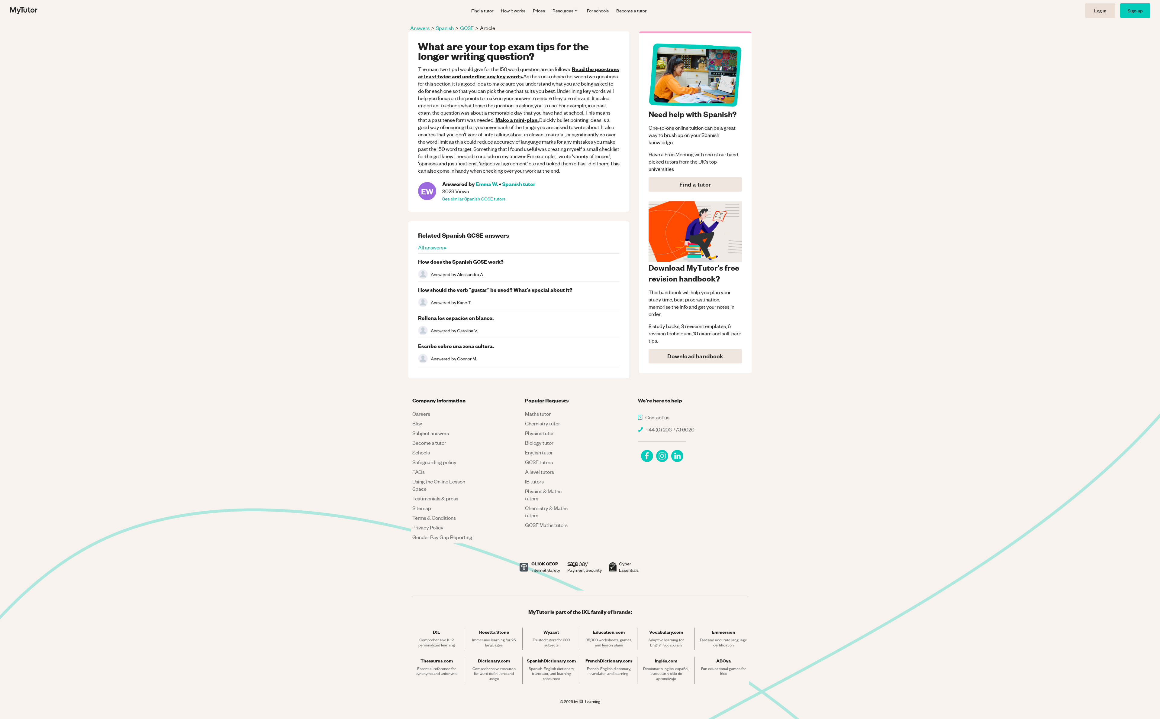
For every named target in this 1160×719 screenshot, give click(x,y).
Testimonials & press (435, 498)
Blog (417, 423)
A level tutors (539, 471)
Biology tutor (539, 442)
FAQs (418, 471)
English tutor (539, 452)
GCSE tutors (539, 462)
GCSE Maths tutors (546, 525)
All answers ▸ (432, 247)
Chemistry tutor (542, 423)
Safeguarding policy (434, 462)
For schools (598, 11)
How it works (513, 11)
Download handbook (695, 356)
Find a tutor (482, 11)
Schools (421, 452)
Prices (539, 11)
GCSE (467, 27)
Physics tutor (539, 433)
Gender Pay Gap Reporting (442, 537)
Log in (1100, 10)
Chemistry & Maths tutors (546, 512)
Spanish (445, 27)
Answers (420, 27)
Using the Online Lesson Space (438, 485)
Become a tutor (631, 11)
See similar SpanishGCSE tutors (473, 199)
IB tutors (534, 481)
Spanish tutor (518, 183)
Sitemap (421, 508)
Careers (421, 413)
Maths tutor (538, 413)
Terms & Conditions (434, 517)
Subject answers (430, 433)
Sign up (1135, 10)
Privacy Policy (427, 527)
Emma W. (487, 183)
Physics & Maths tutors (543, 495)
